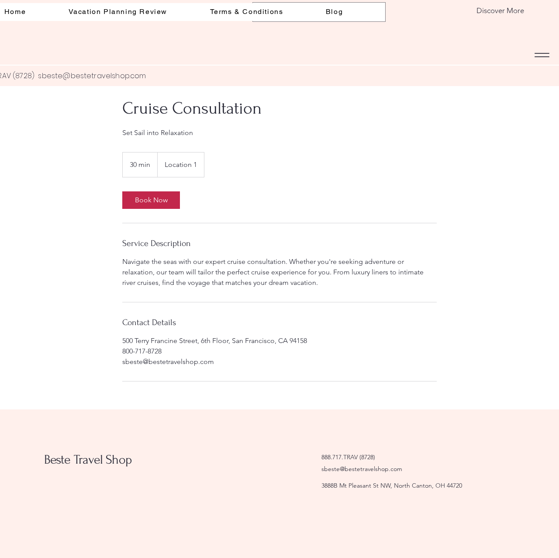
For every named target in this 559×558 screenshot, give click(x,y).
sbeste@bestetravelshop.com (92, 76)
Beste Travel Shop (87, 459)
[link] (151, 200)
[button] (479, 10)
